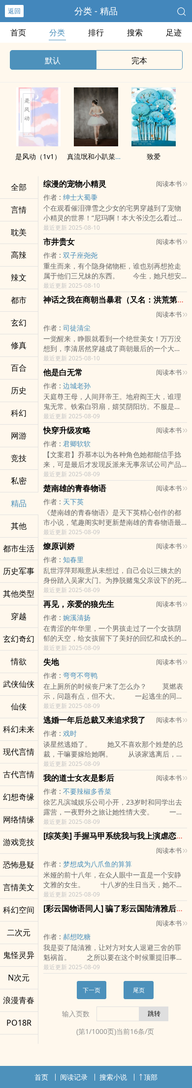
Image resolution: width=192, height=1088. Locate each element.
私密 (19, 480)
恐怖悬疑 (18, 864)
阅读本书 (169, 183)
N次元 (19, 977)
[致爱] (153, 143)
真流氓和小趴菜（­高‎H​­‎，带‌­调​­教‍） (117, 156)
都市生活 (18, 548)
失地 (51, 661)
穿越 (19, 616)
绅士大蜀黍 (80, 197)
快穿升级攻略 (67, 430)
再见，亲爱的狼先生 (78, 603)
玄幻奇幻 (18, 638)
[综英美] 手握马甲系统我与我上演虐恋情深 (117, 835)
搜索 (135, 32)
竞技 (19, 458)
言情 (19, 209)
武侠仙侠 (18, 684)
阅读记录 (74, 1077)
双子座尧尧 (80, 255)
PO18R (19, 1022)
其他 (19, 525)
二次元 (19, 932)
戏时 (70, 733)
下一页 (91, 990)
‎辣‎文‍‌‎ (19, 277)
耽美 (19, 232)
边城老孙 (77, 385)
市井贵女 (59, 241)
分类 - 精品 (96, 11)
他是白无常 (63, 372)
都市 (19, 300)
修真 (19, 345)
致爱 (153, 156)
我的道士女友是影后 (78, 777)
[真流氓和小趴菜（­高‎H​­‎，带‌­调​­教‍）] (96, 143)
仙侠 (19, 706)
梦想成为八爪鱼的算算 (97, 864)
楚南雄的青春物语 (74, 488)
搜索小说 (113, 1077)
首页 (18, 32)
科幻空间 (18, 909)
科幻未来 (18, 729)
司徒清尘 (77, 327)
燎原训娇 (59, 546)
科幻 (19, 413)
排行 (96, 32)
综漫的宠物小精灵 (74, 183)
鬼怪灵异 (18, 955)
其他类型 (18, 593)
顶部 (151, 1077)
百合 (19, 367)
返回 (14, 10)
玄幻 (19, 322)
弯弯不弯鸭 (80, 675)
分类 (57, 32)
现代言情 (18, 751)
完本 (139, 60)
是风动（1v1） (38, 156)
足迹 (174, 32)
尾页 (139, 990)
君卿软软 (77, 443)
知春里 (73, 559)
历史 (19, 390)
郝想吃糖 (77, 936)
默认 (53, 60)
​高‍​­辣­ (19, 254)
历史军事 (18, 571)
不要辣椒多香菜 (87, 791)
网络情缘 (18, 819)
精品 (19, 503)
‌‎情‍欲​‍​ (19, 661)
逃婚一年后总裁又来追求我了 (94, 719)
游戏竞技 (18, 842)
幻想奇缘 (18, 796)
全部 (19, 187)
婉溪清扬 (77, 617)
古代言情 (18, 774)
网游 (19, 435)
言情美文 (18, 887)
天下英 (73, 501)
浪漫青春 (18, 1000)
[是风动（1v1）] (38, 143)
